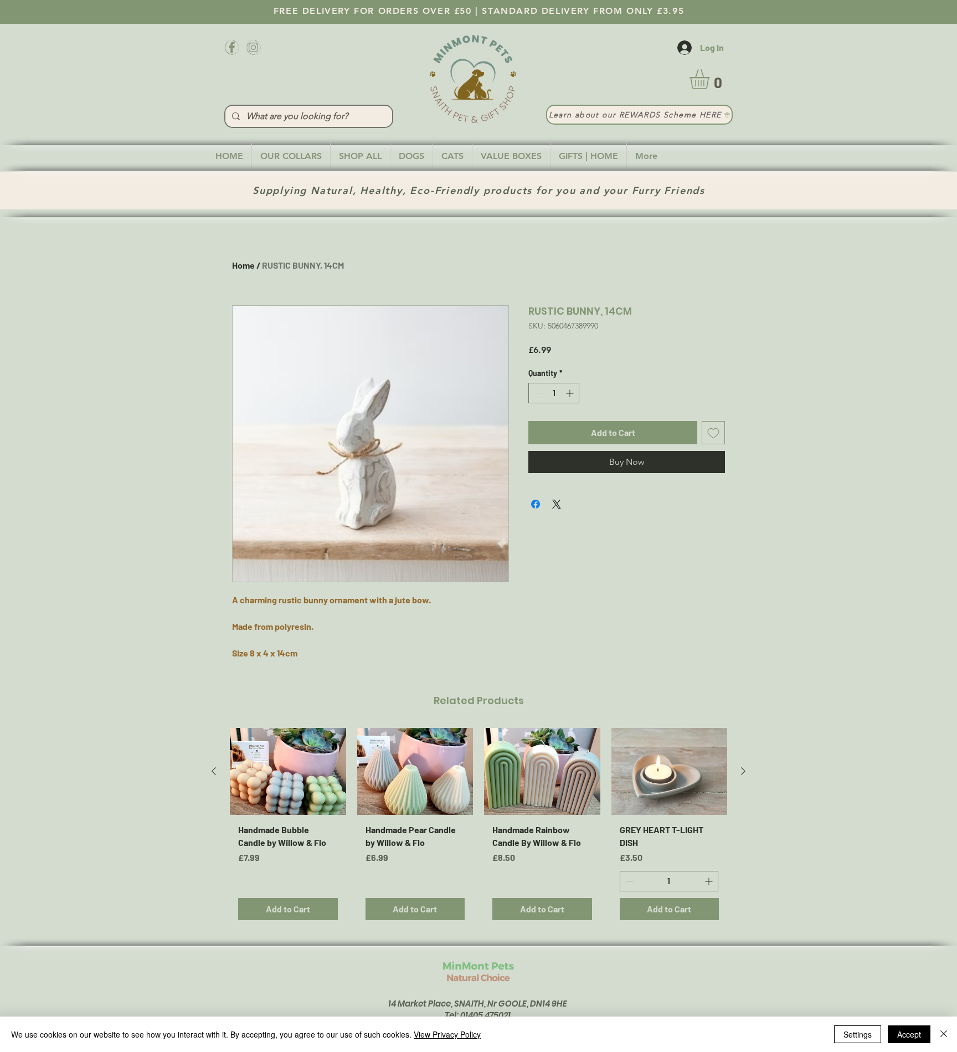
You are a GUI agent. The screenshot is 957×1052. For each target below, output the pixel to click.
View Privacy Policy (447, 1034)
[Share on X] (556, 504)
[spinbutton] (554, 393)
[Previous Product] (213, 771)
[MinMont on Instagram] (253, 47)
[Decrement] (537, 393)
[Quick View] (288, 771)
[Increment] (571, 393)
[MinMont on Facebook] (231, 47)
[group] (478, 828)
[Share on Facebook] (535, 504)
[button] (711, 79)
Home (243, 265)
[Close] (943, 1034)
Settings (857, 1034)
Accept (909, 1034)
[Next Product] (743, 771)
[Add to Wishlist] (713, 432)
